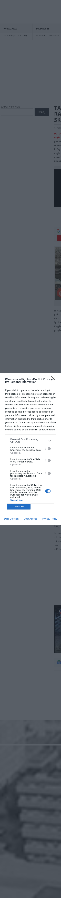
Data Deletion (11, 518)
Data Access (30, 518)
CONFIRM (19, 506)
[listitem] (30, 440)
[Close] (54, 379)
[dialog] (30, 449)
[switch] (48, 448)
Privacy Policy (49, 518)
